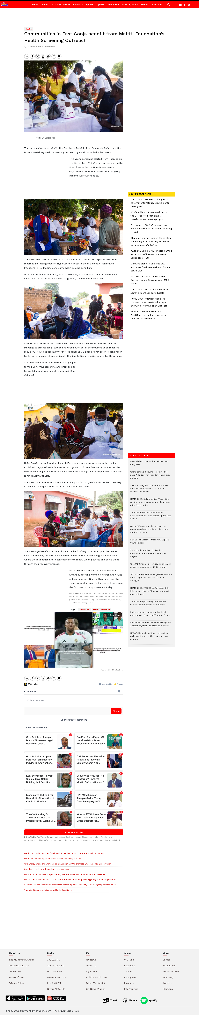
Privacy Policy (16, 983)
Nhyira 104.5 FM (56, 989)
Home (35, 4)
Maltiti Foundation (101, 610)
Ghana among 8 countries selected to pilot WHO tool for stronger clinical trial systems (150, 476)
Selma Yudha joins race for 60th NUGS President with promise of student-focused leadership (149, 490)
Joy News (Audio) (95, 989)
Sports (89, 4)
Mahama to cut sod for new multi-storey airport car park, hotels (150, 291)
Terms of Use (16, 977)
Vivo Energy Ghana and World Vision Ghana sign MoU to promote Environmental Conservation (67, 864)
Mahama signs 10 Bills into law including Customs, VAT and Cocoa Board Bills (150, 267)
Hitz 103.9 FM (54, 971)
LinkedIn (129, 983)
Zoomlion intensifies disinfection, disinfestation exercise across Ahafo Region (148, 555)
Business (78, 4)
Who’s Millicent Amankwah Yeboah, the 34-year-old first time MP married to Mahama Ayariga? (150, 216)
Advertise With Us (19, 965)
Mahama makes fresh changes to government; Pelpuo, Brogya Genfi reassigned (150, 203)
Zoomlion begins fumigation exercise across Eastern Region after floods (148, 604)
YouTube (129, 959)
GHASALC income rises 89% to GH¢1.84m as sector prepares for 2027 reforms (150, 567)
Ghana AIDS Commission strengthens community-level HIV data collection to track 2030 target (149, 531)
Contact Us (15, 971)
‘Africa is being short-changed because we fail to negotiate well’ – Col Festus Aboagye (151, 579)
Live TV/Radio (130, 4)
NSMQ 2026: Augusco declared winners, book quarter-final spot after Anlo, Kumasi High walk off (149, 302)
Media (144, 4)
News (45, 4)
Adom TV (91, 965)
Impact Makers (171, 971)
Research (113, 4)
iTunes (132, 1000)
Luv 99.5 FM (54, 983)
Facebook (129, 965)
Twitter (128, 971)
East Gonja (84, 610)
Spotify (152, 1000)
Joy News (91, 959)
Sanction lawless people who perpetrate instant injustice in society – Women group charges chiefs (70, 885)
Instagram (130, 977)
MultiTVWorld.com (96, 977)
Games (166, 959)
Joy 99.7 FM (53, 959)
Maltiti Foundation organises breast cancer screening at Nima (52, 858)
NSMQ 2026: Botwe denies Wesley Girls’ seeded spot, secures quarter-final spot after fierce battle (150, 503)
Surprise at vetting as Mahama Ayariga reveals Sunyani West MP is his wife (150, 280)
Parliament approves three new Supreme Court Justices (150, 543)
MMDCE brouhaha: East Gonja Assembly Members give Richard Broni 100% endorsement (65, 874)
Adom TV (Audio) (95, 983)
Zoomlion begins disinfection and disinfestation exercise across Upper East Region (150, 517)
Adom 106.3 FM (56, 965)
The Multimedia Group (21, 959)
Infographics (131, 989)
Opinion (101, 4)
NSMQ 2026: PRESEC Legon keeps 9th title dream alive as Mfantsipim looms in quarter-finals (150, 592)
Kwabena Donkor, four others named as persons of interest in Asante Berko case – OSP (151, 254)
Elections (156, 4)
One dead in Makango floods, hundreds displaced (46, 869)
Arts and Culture (60, 4)
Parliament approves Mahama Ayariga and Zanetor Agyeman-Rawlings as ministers (150, 625)
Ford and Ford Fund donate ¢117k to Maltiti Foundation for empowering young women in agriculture (70, 879)
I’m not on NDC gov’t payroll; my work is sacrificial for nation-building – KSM (151, 228)
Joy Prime (91, 971)
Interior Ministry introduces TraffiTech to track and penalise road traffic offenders (149, 315)
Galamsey (168, 977)
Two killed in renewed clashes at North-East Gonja (48, 890)
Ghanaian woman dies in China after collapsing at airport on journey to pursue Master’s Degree (151, 241)
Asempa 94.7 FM (56, 977)
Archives (167, 983)
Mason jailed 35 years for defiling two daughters (149, 464)
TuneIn (113, 1000)
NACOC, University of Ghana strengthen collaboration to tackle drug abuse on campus (149, 637)
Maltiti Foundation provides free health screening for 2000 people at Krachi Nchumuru (64, 853)
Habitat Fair (169, 965)
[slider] (60, 663)
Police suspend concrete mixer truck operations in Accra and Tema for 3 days (150, 615)
